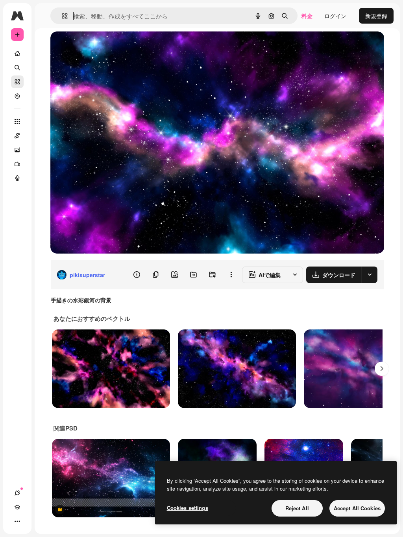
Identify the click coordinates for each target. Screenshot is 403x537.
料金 (306, 16)
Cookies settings (187, 507)
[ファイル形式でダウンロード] (369, 275)
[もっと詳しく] (17, 96)
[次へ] (382, 368)
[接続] (17, 493)
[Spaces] (17, 135)
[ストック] (17, 81)
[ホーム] (17, 53)
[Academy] (17, 507)
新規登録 (376, 16)
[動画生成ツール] (17, 164)
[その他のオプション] (231, 275)
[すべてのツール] (17, 121)
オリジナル (104, 46)
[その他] (17, 521)
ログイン (335, 16)
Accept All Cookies (357, 508)
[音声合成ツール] (17, 178)
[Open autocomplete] (61, 16)
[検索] (17, 67)
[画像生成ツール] (17, 149)
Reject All (297, 508)
